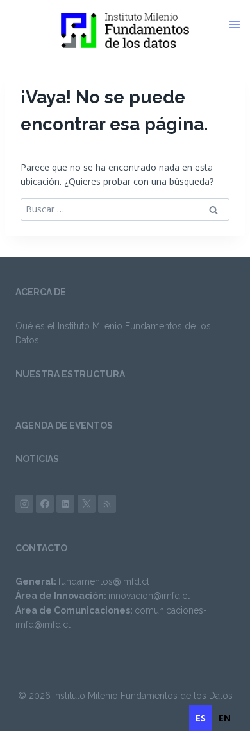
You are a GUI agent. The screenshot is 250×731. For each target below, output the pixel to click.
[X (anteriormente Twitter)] (87, 504)
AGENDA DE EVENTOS (64, 425)
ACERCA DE (40, 292)
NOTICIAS (37, 459)
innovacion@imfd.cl (149, 595)
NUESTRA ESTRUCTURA (70, 374)
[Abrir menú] (239, 24)
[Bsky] (107, 504)
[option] (224, 718)
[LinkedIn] (65, 504)
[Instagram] (24, 504)
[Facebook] (45, 504)
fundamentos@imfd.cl (103, 581)
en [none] (225, 718)
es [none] (201, 718)
